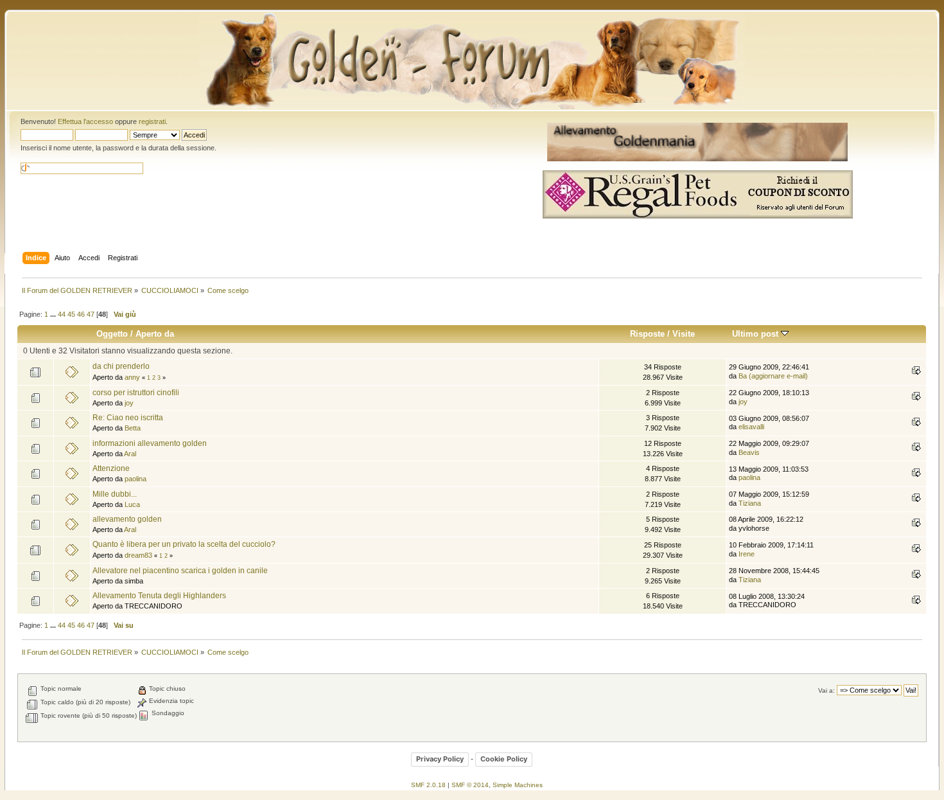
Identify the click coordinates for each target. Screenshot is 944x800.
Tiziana (750, 503)
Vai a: (826, 690)
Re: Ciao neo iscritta (127, 417)
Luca (132, 504)
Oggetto (112, 334)
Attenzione (111, 468)
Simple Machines (518, 784)
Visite (683, 334)
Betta (133, 428)
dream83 (138, 555)
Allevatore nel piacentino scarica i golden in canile (180, 570)
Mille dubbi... (114, 494)
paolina (135, 479)
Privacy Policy (440, 758)
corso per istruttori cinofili (135, 392)
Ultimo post (756, 334)
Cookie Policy (503, 758)
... (54, 314)
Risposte (647, 334)
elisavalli (751, 427)
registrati (152, 121)
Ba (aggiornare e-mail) (773, 376)
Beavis (749, 452)
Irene (747, 554)
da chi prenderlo (121, 366)
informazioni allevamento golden (149, 443)
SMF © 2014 (470, 784)
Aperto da (154, 334)
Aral (130, 454)
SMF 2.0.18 (428, 784)
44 (62, 314)
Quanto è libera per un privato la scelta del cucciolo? (183, 544)
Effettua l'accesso (85, 121)
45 (71, 314)
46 (81, 314)
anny (132, 377)
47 (90, 314)
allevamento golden (127, 519)
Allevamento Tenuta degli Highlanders (159, 595)
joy (129, 403)
